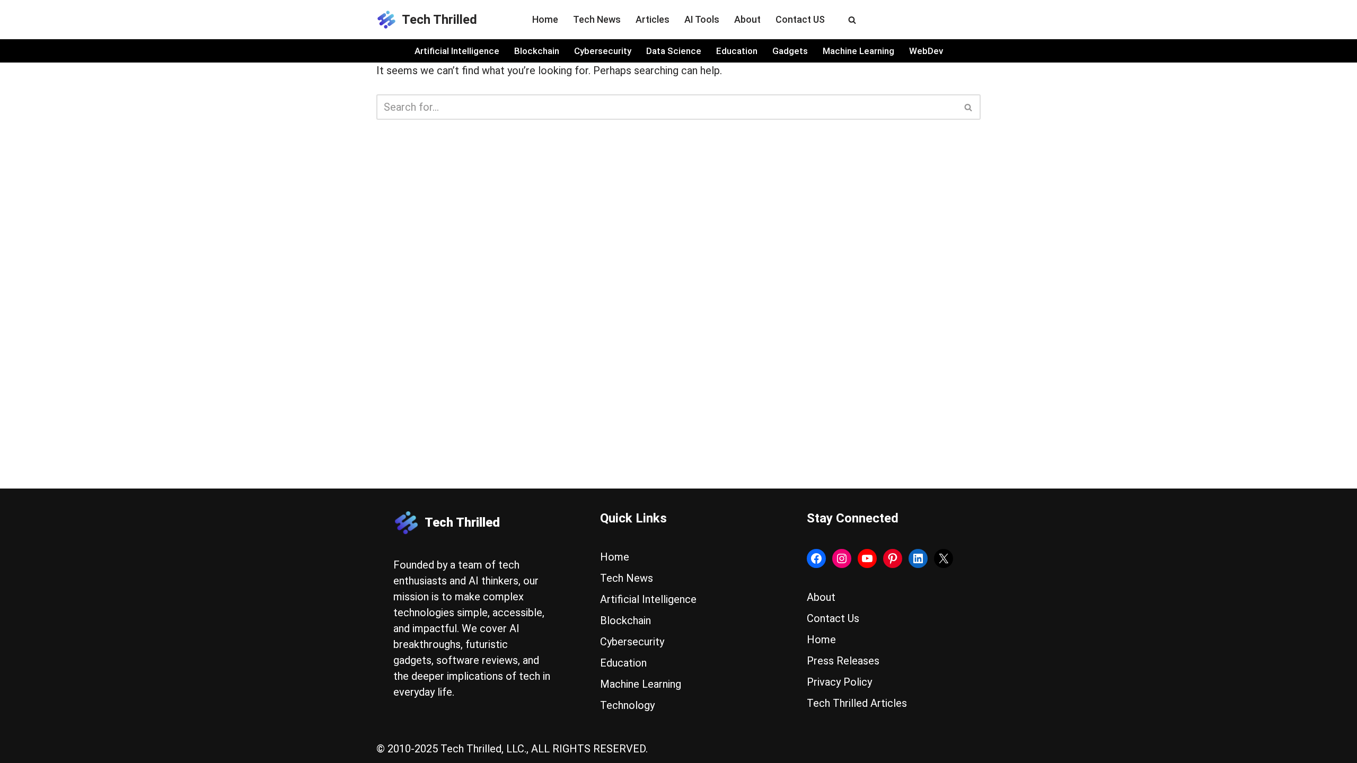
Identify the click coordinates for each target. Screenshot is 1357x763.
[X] (943, 558)
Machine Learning (858, 51)
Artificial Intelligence (457, 51)
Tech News (597, 19)
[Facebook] (816, 558)
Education (736, 51)
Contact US (800, 19)
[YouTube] (867, 558)
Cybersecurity (602, 51)
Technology (627, 705)
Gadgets (790, 51)
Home (545, 19)
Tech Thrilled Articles (857, 703)
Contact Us (833, 618)
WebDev (926, 51)
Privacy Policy (839, 682)
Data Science (673, 51)
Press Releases (843, 660)
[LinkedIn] (918, 558)
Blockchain (536, 51)
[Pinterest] (892, 558)
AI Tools (701, 19)
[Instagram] (841, 558)
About (747, 19)
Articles (652, 19)
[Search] (852, 20)
